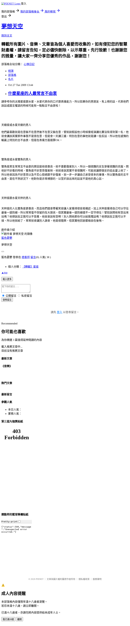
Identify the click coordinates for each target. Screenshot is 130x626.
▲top (4, 272)
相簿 (11, 71)
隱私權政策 (84, 579)
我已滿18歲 (8, 619)
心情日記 (29, 64)
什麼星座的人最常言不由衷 (32, 93)
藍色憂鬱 (6, 237)
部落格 (12, 75)
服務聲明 (97, 579)
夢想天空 (12, 26)
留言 (33, 257)
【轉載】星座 (30, 266)
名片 (11, 79)
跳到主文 (6, 35)
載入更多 (7, 279)
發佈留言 (7, 300)
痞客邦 (26, 257)
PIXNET (40, 579)
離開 (19, 619)
